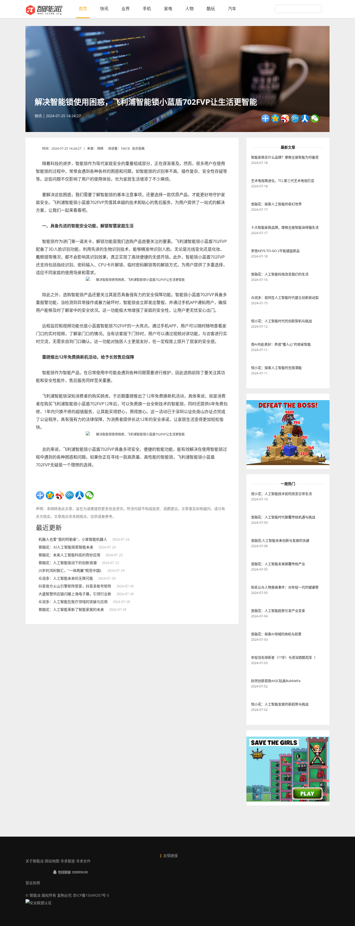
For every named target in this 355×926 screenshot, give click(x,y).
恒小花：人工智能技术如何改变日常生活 (281, 493)
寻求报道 (67, 860)
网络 (100, 148)
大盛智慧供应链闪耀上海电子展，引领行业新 (74, 594)
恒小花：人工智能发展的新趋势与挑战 (279, 704)
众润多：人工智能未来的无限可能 (65, 578)
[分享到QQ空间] (275, 118)
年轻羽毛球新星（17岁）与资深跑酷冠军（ (283, 657)
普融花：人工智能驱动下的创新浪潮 (67, 563)
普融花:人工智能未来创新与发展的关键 (280, 540)
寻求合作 (83, 860)
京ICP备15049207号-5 (91, 895)
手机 (147, 8)
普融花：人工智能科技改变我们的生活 (279, 274)
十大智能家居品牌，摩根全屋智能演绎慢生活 (285, 227)
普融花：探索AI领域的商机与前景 (276, 634)
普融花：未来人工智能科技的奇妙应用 (69, 555)
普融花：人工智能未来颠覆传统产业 (278, 563)
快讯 (104, 8)
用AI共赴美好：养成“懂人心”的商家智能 (281, 344)
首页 (83, 8)
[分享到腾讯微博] (295, 118)
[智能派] (44, 10)
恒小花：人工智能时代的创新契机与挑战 (281, 321)
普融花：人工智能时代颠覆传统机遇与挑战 (283, 517)
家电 (168, 8)
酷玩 (211, 8)
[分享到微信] (315, 118)
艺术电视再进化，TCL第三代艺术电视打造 (282, 180)
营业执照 (32, 882)
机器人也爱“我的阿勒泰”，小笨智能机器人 (72, 539)
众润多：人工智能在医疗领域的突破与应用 (73, 602)
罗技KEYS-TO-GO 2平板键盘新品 (275, 250)
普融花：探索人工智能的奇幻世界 (276, 204)
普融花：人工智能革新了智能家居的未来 (71, 610)
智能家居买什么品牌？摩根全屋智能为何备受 (285, 157)
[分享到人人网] (305, 118)
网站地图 (52, 860)
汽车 (232, 8)
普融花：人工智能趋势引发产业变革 (278, 610)
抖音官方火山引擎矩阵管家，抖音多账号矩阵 (74, 586)
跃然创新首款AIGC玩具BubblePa (275, 680)
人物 (189, 8)
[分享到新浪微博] (285, 118)
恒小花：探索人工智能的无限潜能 (276, 367)
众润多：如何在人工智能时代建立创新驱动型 (285, 297)
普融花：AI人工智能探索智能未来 (65, 547)
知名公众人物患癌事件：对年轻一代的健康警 (285, 587)
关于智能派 (34, 860)
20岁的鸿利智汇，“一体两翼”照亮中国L (70, 571)
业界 (125, 8)
